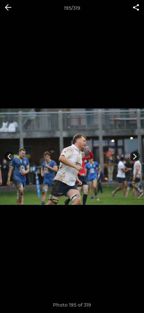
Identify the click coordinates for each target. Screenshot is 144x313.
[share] (136, 8)
